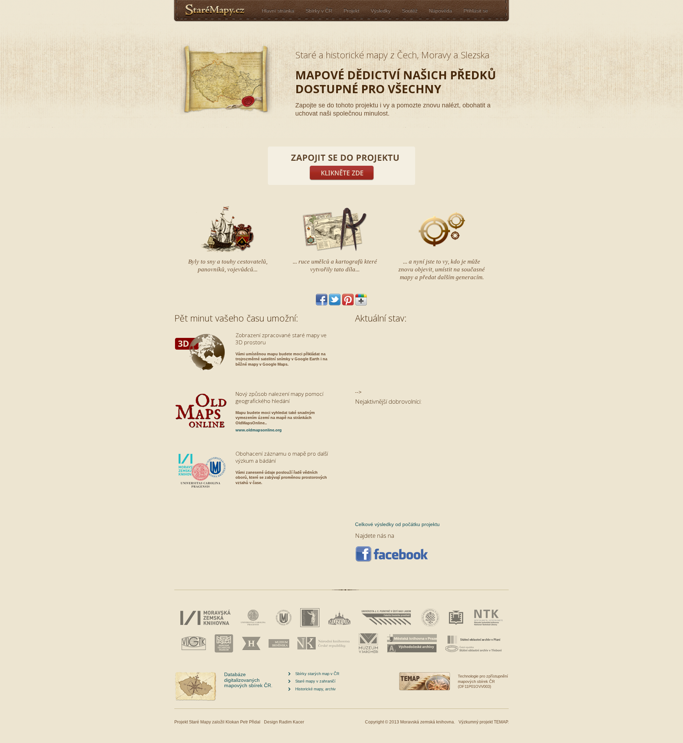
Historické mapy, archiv (315, 689)
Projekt (351, 11)
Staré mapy (220, 11)
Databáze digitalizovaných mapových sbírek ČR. (248, 680)
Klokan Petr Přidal (243, 722)
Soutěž (410, 11)
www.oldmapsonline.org (258, 430)
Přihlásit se (476, 11)
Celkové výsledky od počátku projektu (397, 524)
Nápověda (440, 11)
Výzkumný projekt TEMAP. (484, 722)
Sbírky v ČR (319, 11)
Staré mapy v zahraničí (315, 681)
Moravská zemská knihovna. (427, 722)
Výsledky (381, 11)
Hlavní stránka (278, 11)
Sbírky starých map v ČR (317, 674)
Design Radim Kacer (284, 722)
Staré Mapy (200, 722)
